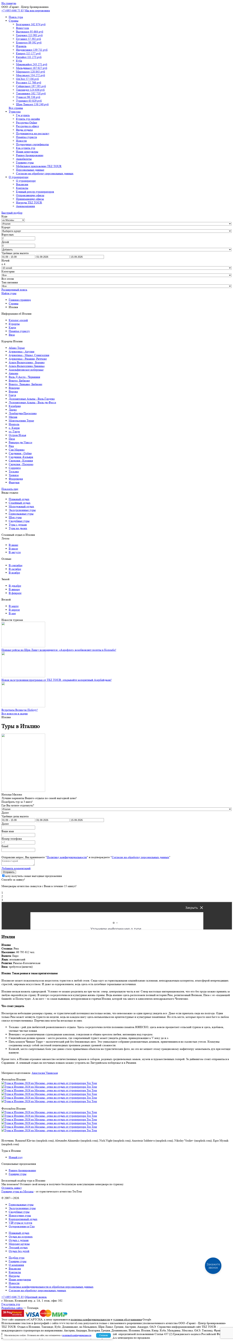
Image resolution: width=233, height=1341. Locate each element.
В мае (12, 613)
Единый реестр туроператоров (35, 191)
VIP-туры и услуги (20, 1222)
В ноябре (14, 572)
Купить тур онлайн (28, 119)
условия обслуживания (127, 1319)
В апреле (14, 609)
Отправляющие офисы (30, 195)
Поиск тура (16, 17)
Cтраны (13, 20)
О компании (16, 1265)
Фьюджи (14, 482)
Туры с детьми (18, 524)
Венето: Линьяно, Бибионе (25, 384)
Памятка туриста (26, 137)
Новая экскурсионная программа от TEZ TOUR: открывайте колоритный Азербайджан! (56, 680)
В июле (13, 548)
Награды (14, 1276)
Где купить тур (10, 1304)
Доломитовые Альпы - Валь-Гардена (32, 398)
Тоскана (14, 471)
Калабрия (15, 406)
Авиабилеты (24, 159)
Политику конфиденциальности (67, 857)
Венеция (14, 388)
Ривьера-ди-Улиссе (20, 442)
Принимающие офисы (30, 199)
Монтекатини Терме (21, 420)
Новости (21, 140)
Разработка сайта (12, 1308)
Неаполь (14, 424)
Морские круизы (19, 1244)
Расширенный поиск (14, 289)
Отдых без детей (19, 1251)
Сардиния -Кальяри (21, 457)
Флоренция (16, 478)
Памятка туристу (19, 331)
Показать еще (9, 489)
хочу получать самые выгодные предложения (33, 876)
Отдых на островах (21, 1236)
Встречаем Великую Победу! (19, 710)
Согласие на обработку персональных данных (44, 173)
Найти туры (8, 293)
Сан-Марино (17, 449)
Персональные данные (30, 169)
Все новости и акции (14, 713)
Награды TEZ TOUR (29, 202)
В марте (14, 606)
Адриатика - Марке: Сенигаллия (29, 355)
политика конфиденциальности (90, 1319)
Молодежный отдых (21, 506)
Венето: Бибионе (19, 380)
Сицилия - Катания (21, 460)
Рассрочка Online (26, 122)
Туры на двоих (18, 528)
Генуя (12, 395)
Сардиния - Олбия (20, 453)
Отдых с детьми (19, 1240)
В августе (15, 552)
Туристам (15, 111)
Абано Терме (17, 348)
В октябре (15, 569)
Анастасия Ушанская (45, 1073)
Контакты (22, 188)
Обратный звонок (36, 1297)
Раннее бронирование (29, 155)
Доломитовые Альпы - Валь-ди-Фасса (32, 402)
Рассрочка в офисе (27, 126)
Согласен (103, 1335)
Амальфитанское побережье (26, 369)
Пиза (12, 438)
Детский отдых (18, 1247)
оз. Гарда (14, 431)
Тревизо (14, 475)
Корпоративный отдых (23, 1219)
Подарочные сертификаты (32, 144)
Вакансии (22, 184)
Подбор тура (16, 1257)
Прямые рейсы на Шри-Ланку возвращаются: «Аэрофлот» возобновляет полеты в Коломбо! (58, 650)
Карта (12, 327)
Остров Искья (17, 435)
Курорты (14, 324)
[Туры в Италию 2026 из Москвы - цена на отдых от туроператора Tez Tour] (49, 1083)
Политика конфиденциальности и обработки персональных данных (51, 1286)
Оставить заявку (11, 1188)
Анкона (13, 373)
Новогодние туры (20, 1215)
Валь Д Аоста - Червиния (24, 377)
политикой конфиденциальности (76, 1335)
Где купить (23, 115)
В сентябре (15, 565)
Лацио (13, 409)
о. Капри (14, 428)
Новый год (15, 1157)
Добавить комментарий (16, 868)
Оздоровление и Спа (22, 1226)
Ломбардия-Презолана (23, 413)
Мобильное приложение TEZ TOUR (39, 166)
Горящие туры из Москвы (17, 1191)
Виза (12, 334)
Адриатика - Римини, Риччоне (28, 358)
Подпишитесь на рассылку (32, 133)
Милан (13, 417)
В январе (14, 589)
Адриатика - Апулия (21, 351)
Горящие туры (25, 162)
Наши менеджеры (27, 151)
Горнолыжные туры (21, 513)
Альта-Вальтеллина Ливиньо (27, 366)
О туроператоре (18, 177)
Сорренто (15, 468)
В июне (13, 545)
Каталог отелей (18, 320)
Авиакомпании (25, 206)
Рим (11, 446)
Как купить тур (25, 148)
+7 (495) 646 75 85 (12, 10)
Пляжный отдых (19, 499)
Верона (13, 391)
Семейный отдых (19, 502)
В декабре (15, 585)
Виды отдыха (24, 129)
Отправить (9, 872)
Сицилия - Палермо (21, 464)
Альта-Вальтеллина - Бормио (27, 362)
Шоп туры (15, 517)
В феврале (15, 593)
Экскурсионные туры (22, 510)
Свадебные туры (19, 521)
